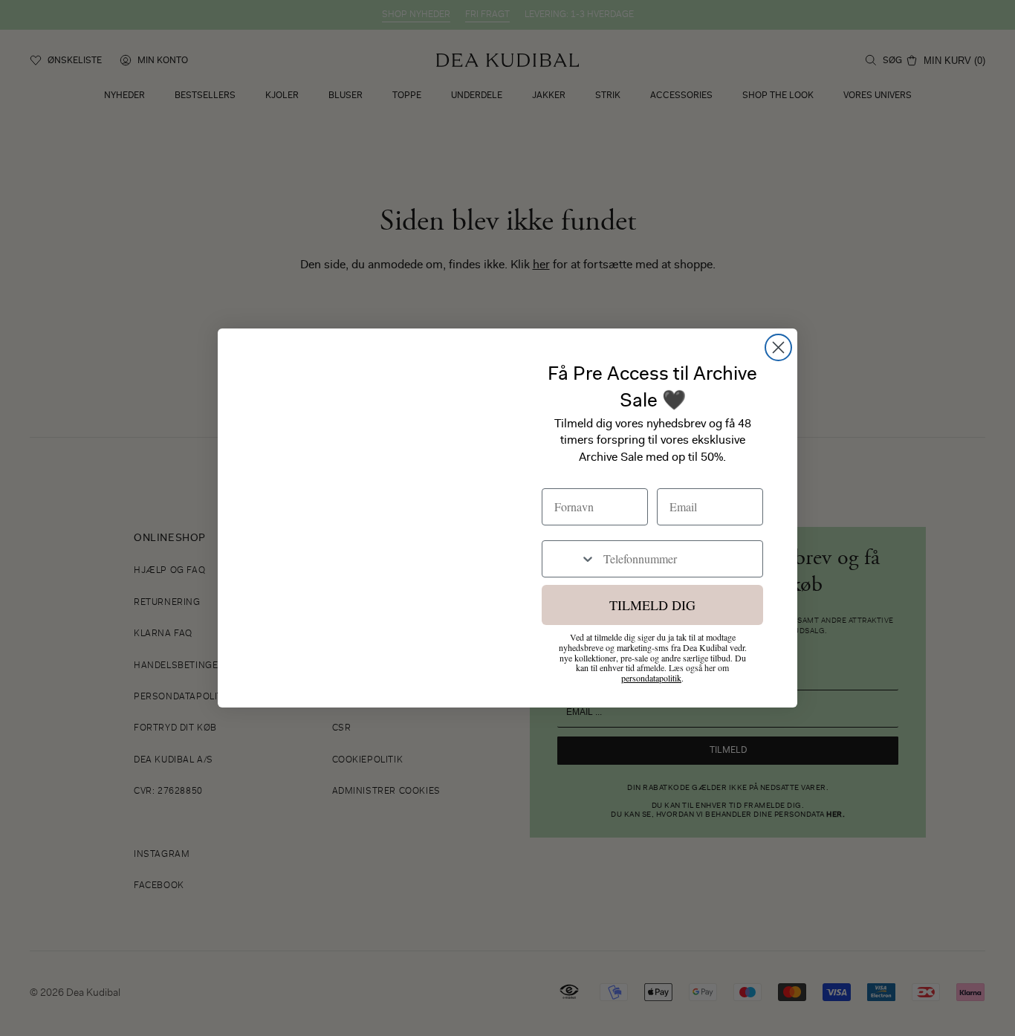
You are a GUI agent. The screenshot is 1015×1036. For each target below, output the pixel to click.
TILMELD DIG (652, 605)
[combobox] (569, 559)
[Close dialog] (778, 347)
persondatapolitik (651, 678)
